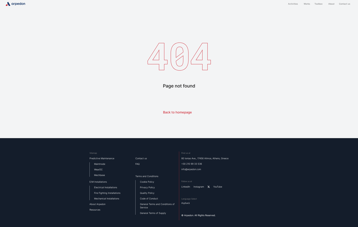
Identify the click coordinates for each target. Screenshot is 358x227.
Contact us (344, 4)
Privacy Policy (147, 187)
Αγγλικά (185, 203)
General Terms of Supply (153, 213)
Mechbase (99, 175)
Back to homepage (177, 112)
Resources (95, 209)
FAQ (137, 164)
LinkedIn (185, 186)
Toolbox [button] (318, 4)
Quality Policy (147, 193)
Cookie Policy (147, 181)
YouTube (217, 186)
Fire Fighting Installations (107, 193)
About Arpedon (97, 204)
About (331, 4)
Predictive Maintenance (102, 158)
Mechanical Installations (106, 198)
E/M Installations (98, 181)
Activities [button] (293, 4)
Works (307, 4)
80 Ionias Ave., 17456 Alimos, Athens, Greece (205, 158)
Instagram (199, 186)
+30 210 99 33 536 (191, 163)
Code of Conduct (149, 198)
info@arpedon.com (191, 169)
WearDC (98, 169)
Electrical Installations (105, 187)
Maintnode (99, 164)
